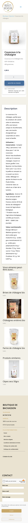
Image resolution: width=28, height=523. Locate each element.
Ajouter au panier (14, 83)
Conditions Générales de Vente (12, 442)
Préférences (11, 519)
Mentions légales (8, 439)
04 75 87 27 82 (7, 415)
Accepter (11, 511)
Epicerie (11, 16)
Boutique (5, 16)
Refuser (11, 515)
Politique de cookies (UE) (10, 446)
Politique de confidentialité (11, 449)
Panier (5, 433)
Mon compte (7, 436)
